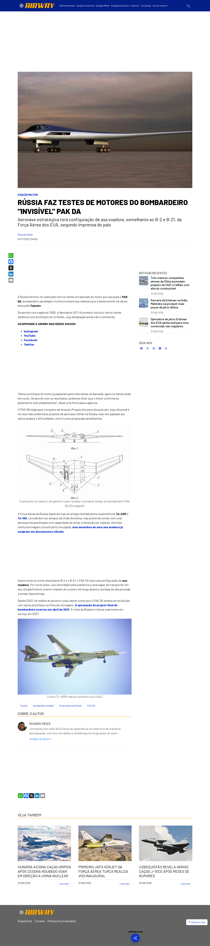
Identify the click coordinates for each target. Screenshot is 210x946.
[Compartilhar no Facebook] (141, 348)
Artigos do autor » (40, 739)
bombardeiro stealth (43, 705)
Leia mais (64, 883)
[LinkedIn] (11, 274)
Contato (40, 921)
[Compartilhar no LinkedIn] (159, 348)
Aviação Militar (28, 194)
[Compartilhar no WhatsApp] (166, 348)
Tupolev (24, 705)
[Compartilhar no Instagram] (153, 348)
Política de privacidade (61, 921)
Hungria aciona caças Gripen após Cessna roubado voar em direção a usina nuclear (44, 871)
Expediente (25, 921)
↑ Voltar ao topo (197, 922)
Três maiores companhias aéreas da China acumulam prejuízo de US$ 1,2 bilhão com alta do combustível (170, 283)
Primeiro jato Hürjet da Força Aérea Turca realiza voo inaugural (103, 871)
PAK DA (91, 705)
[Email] (11, 280)
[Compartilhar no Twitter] (147, 348)
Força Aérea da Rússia (70, 705)
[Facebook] (11, 262)
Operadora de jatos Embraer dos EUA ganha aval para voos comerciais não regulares (170, 322)
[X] (11, 268)
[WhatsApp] (11, 256)
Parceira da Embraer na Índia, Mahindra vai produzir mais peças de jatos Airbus (169, 303)
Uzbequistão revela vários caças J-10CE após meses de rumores (164, 871)
